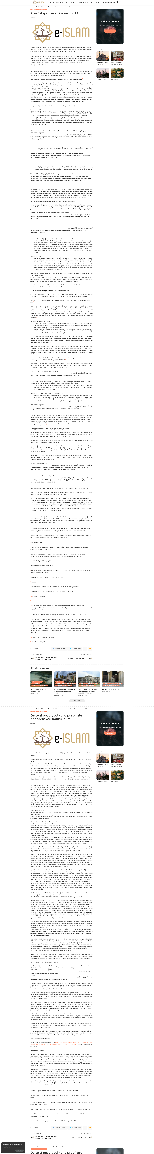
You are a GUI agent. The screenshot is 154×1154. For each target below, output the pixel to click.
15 (31, 606)
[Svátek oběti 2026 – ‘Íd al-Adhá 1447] (102, 56)
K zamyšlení (36, 683)
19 (31, 642)
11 (30, 587)
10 (31, 582)
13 (31, 596)
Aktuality (83, 683)
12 (31, 591)
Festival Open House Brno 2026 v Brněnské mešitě (116, 64)
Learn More (110, 31)
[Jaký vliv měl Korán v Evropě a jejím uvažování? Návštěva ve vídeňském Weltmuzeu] (89, 679)
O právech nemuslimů (102, 79)
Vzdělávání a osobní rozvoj (38, 9)
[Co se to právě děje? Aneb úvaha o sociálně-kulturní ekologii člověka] (65, 679)
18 (31, 637)
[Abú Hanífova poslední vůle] (113, 679)
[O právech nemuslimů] (102, 73)
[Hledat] (120, 2)
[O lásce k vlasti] (117, 73)
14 (31, 601)
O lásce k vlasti (115, 79)
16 (31, 615)
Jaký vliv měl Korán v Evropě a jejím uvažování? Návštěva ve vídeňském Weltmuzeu (87, 691)
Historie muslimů (37, 681)
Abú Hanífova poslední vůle (110, 689)
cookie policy (6, 1147)
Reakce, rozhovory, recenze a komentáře (67, 683)
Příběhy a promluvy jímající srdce (113, 683)
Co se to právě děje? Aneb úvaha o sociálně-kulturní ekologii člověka (64, 691)
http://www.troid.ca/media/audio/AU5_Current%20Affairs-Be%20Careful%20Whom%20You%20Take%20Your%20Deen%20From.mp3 (61, 1043)
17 (31, 619)
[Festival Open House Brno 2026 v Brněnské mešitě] (117, 56)
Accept (19, 1150)
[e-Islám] (38, 2)
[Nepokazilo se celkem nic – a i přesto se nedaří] (41, 679)
